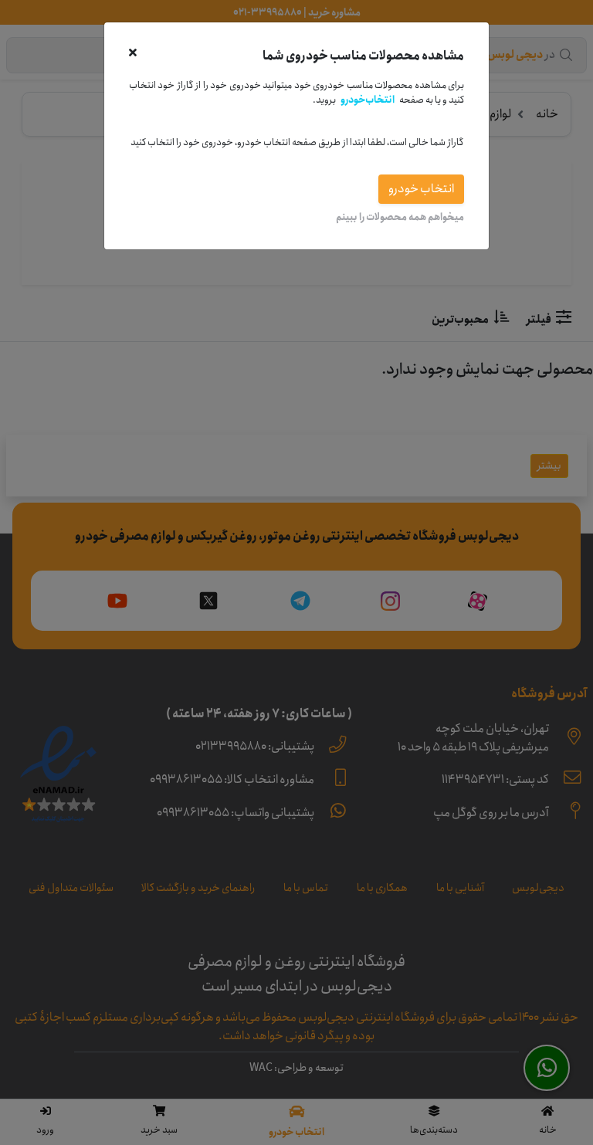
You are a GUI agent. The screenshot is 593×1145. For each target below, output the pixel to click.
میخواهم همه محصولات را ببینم (400, 217)
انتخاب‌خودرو (368, 99)
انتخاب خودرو (421, 188)
